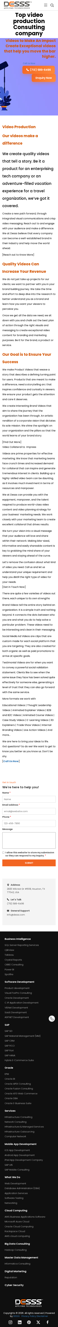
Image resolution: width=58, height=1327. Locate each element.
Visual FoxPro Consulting (18, 992)
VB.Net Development (16, 1007)
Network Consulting (15, 1121)
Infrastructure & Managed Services (24, 1126)
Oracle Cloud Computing (19, 1226)
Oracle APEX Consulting (18, 1083)
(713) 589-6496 (40, 70)
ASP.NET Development (17, 1017)
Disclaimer (42, 1316)
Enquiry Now (44, 78)
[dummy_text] (29, 1302)
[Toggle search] (52, 5)
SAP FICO (10, 1045)
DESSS (16, 1316)
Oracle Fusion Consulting (19, 1088)
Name (6, 792)
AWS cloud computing (17, 1236)
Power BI (9, 969)
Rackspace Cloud (15, 1231)
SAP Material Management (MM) (23, 1036)
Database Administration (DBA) (22, 1188)
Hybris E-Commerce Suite (19, 1060)
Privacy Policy (28, 1316)
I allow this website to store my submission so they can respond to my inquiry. (29, 854)
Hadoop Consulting (16, 1249)
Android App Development (20, 1155)
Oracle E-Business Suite (18, 1103)
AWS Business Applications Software (25, 1216)
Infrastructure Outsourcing (19, 1131)
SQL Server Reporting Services (22, 945)
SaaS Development (16, 1012)
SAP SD (8, 1031)
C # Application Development (22, 1002)
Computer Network (15, 1136)
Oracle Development (17, 997)
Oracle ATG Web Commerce (21, 1093)
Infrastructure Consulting (18, 1117)
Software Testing (14, 1198)
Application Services (16, 1193)
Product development (17, 988)
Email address (11, 804)
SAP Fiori (9, 1050)
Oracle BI (10, 1078)
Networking (11, 1203)
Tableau (9, 954)
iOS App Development (17, 1150)
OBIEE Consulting (14, 964)
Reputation (11, 1277)
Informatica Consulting (17, 1263)
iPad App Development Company (24, 1160)
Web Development (15, 1183)
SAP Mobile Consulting (17, 1169)
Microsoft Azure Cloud (17, 1221)
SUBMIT (29, 862)
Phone (6, 816)
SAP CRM (9, 1040)
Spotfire (9, 974)
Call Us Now (29, 63)
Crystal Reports (13, 959)
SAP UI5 (9, 1164)
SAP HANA (10, 1055)
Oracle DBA (11, 1098)
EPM (7, 1074)
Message (7, 829)
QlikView (9, 950)
